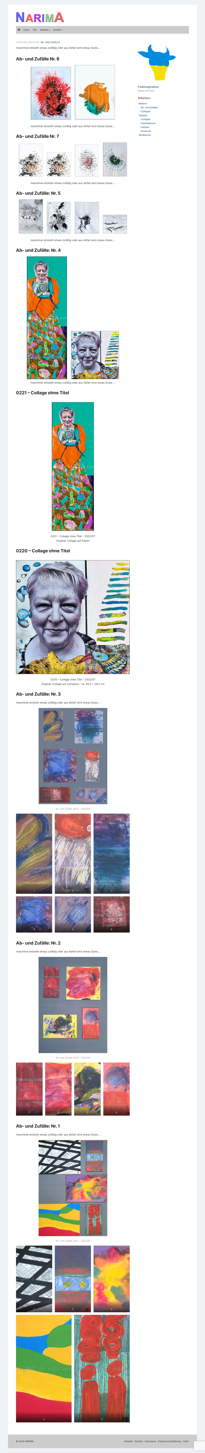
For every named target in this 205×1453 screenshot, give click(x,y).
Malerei (143, 103)
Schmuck (146, 131)
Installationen (148, 123)
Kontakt (57, 29)
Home (26, 29)
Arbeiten (44, 29)
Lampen (145, 127)
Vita (35, 29)
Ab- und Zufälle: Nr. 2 (38, 943)
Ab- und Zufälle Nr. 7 (37, 136)
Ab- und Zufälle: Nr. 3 (38, 694)
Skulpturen (145, 135)
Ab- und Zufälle (149, 107)
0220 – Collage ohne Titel (43, 550)
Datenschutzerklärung (169, 1441)
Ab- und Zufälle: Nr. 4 (38, 250)
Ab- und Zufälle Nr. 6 (37, 59)
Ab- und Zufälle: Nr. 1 (38, 1126)
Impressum (150, 1441)
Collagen (146, 111)
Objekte (143, 115)
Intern (186, 1441)
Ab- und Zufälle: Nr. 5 (38, 193)
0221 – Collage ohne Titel (42, 392)
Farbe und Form (148, 88)
